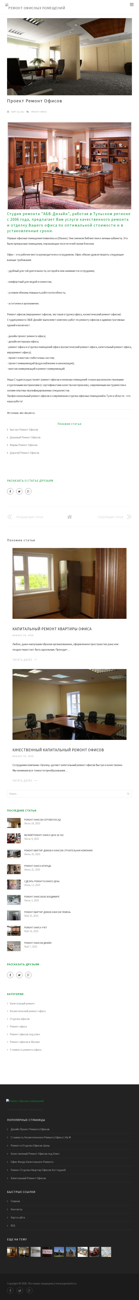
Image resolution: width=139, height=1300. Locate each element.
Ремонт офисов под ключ (25, 1034)
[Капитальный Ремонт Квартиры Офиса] (69, 583)
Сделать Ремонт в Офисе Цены (42, 881)
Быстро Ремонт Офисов (24, 429)
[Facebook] (10, 491)
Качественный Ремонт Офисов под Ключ (35, 1153)
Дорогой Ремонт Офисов (24, 452)
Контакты (16, 1209)
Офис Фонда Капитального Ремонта (32, 1162)
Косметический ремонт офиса (28, 1011)
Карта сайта (18, 1217)
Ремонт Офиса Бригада (37, 865)
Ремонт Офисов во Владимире (42, 896)
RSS (13, 1225)
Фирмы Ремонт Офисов (23, 445)
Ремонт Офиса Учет (35, 927)
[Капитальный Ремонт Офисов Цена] (83, 1252)
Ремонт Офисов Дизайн (38, 942)
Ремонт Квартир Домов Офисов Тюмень (47, 912)
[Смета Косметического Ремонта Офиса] (106, 1252)
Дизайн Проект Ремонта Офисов (30, 1129)
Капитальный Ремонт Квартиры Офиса (52, 628)
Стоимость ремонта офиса (25, 1049)
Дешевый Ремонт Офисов (25, 437)
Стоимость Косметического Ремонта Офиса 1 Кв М (41, 1137)
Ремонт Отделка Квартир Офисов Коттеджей (38, 1170)
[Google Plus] (28, 491)
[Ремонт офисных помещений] (35, 7)
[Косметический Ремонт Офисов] (94, 1252)
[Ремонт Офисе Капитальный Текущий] (71, 1252)
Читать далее (22, 659)
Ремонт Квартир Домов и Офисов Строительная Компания (58, 850)
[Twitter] (19, 491)
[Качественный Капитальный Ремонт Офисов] (69, 704)
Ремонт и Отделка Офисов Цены (30, 1145)
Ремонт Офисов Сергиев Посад (42, 819)
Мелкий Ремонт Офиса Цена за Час (44, 835)
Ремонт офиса (39, 111)
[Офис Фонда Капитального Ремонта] (47, 1252)
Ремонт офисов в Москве (25, 1042)
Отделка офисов (20, 1019)
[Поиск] (128, 793)
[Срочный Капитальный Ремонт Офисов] (59, 1252)
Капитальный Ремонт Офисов (28, 1178)
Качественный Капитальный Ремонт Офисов (58, 749)
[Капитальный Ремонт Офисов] (36, 1252)
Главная (15, 1201)
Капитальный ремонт (22, 1003)
